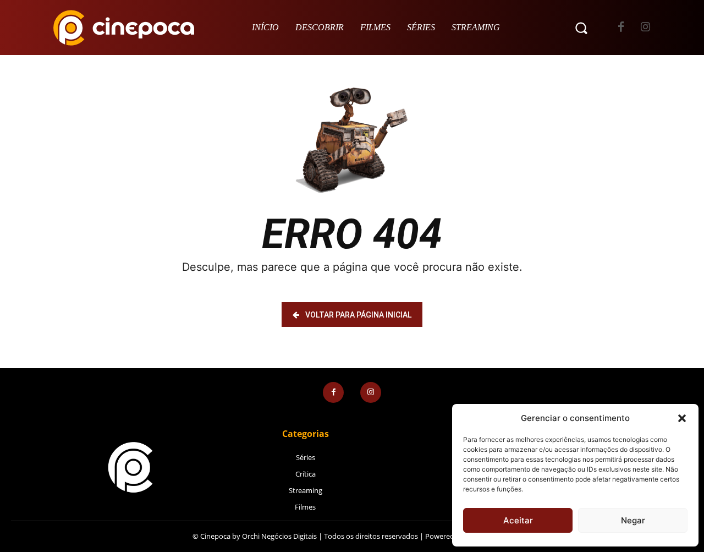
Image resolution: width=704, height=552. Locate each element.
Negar (633, 520)
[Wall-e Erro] (352, 140)
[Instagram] (645, 27)
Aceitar (518, 520)
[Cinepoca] (124, 27)
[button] (682, 418)
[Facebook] (620, 27)
